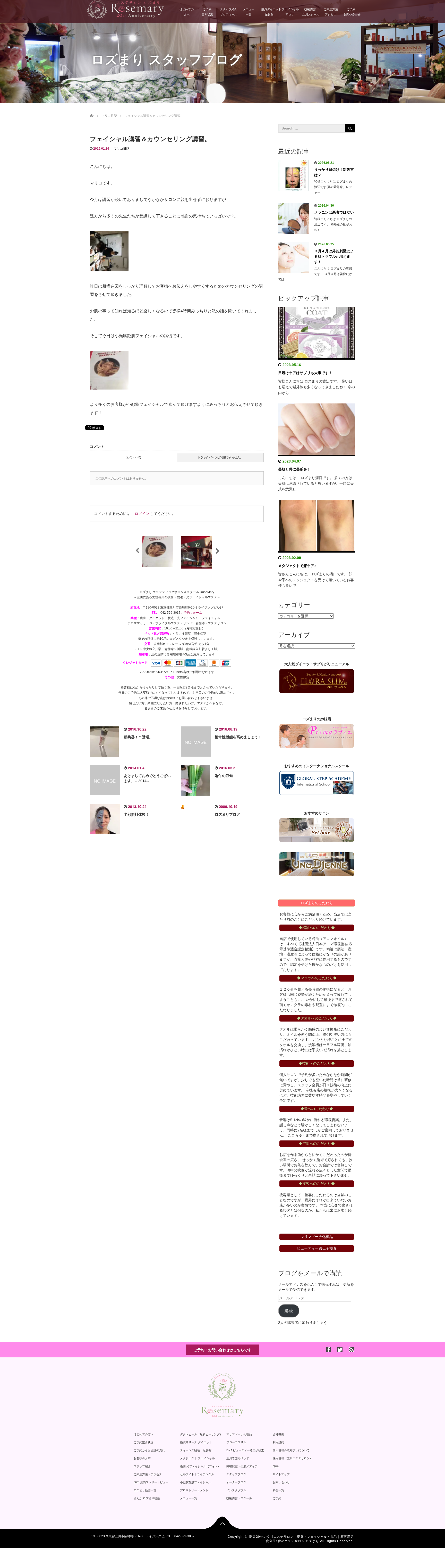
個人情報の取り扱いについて (291, 1450)
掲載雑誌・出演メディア (242, 1466)
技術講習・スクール (239, 1498)
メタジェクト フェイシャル (197, 1458)
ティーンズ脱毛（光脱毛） (197, 1450)
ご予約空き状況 (207, 12)
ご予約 (277, 1498)
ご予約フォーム (191, 612)
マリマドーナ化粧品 (239, 1434)
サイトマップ (281, 1474)
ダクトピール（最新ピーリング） (201, 1434)
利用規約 (278, 1442)
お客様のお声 (142, 1458)
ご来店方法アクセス (331, 12)
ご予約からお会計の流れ (149, 1450)
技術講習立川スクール (310, 12)
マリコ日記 (121, 148)
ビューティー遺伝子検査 (317, 1248)
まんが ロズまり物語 (147, 1498)
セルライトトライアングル (197, 1474)
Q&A (276, 1466)
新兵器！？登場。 (138, 737)
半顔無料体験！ (136, 814)
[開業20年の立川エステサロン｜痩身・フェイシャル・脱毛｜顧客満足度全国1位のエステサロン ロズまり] (125, 9)
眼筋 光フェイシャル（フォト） (200, 1466)
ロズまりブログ (227, 814)
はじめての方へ (186, 12)
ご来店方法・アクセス (148, 1474)
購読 (289, 1310)
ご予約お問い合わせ (352, 12)
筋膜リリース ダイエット (196, 1442)
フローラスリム (236, 1442)
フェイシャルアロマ (290, 12)
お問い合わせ (281, 1482)
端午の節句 (224, 776)
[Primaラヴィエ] (316, 736)
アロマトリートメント (194, 1490)
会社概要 (278, 1434)
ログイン (142, 514)
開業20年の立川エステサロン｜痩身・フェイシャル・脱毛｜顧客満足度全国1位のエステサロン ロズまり (301, 1538)
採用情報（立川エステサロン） (292, 1458)
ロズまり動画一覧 (145, 1490)
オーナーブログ (236, 1482)
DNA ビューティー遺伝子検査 (245, 1450)
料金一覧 (278, 1490)
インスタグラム (236, 1490)
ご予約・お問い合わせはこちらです (222, 1349)
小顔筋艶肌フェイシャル (195, 1482)
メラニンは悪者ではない (334, 212)
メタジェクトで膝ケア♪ (297, 566)
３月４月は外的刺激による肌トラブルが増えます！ (334, 256)
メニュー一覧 (248, 12)
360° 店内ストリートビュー (151, 1482)
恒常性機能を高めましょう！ (238, 737)
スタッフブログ (236, 1474)
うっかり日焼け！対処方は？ (334, 172)
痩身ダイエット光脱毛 (270, 12)
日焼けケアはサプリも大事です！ (305, 373)
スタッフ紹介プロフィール (228, 12)
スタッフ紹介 (142, 1466)
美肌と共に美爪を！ (294, 469)
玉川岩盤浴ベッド (237, 1458)
